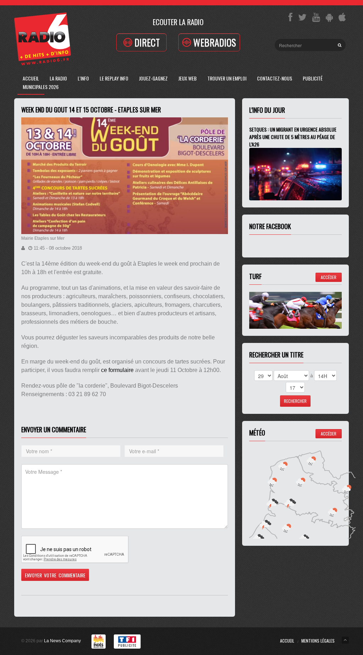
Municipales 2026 (40, 86)
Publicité (313, 78)
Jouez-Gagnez (153, 78)
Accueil (31, 78)
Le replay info (114, 78)
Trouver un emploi (226, 78)
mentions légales (318, 641)
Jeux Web (187, 78)
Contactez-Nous (274, 78)
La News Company (62, 640)
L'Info (83, 78)
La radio (58, 78)
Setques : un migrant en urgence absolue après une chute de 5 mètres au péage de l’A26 (292, 137)
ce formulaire (117, 370)
